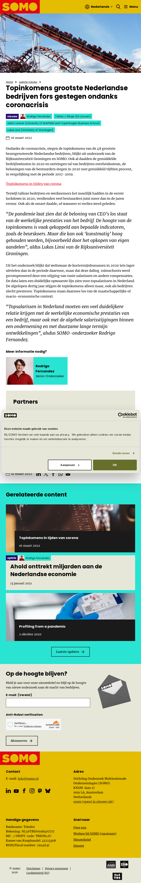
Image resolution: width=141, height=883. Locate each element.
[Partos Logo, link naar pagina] (117, 876)
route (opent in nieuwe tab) (93, 801)
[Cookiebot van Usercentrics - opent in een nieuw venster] (121, 415)
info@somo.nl (28, 778)
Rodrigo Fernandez (45, 368)
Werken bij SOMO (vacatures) (94, 833)
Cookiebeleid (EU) (38, 873)
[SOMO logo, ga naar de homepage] (20, 6)
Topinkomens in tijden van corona (33, 184)
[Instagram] (32, 790)
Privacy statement (56, 868)
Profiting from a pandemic (42, 626)
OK (115, 464)
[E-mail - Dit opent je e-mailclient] (68, 474)
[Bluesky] (47, 790)
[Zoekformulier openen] (118, 6)
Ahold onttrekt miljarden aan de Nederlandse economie (56, 570)
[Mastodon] (39, 790)
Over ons (79, 827)
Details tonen (121, 453)
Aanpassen (67, 464)
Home (9, 82)
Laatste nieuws (28, 82)
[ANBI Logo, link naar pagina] (111, 864)
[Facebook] (24, 790)
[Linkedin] (8, 790)
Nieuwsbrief (82, 839)
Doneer (78, 846)
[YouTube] (16, 791)
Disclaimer (33, 868)
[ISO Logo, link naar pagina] (124, 864)
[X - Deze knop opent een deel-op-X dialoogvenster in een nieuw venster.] (46, 474)
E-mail (19, 695)
